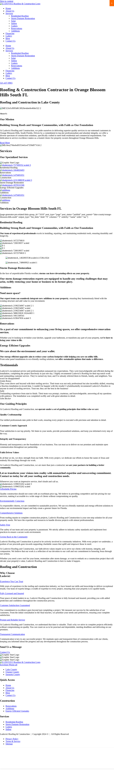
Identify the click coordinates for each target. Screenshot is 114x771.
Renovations (16, 28)
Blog (8, 38)
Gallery (9, 36)
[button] (8, 489)
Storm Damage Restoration (23, 18)
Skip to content (6, 1)
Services (9, 13)
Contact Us (10, 41)
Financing (10, 33)
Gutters (14, 26)
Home (8, 8)
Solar (13, 21)
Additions (15, 31)
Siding (14, 23)
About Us (10, 11)
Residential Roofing (20, 16)
